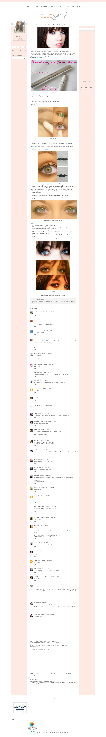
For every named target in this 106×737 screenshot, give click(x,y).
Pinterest (52, 645)
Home (53, 673)
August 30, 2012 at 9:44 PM (46, 560)
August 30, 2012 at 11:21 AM (43, 413)
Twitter (45, 642)
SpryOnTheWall (37, 560)
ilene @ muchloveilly (38, 311)
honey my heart (37, 330)
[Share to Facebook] (42, 299)
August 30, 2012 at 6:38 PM (44, 495)
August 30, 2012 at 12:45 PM (46, 459)
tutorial (34, 302)
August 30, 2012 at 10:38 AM (46, 380)
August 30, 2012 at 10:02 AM (45, 372)
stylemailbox (36, 475)
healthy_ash (36, 388)
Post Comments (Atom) (40, 675)
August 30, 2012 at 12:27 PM (42, 440)
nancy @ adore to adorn (39, 506)
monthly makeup (54, 301)
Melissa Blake (37, 459)
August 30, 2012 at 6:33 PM (49, 487)
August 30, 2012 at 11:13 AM (46, 405)
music (61, 301)
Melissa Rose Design (49, 732)
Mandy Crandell (37, 353)
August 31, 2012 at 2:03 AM (41, 602)
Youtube (61, 645)
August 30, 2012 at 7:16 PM (50, 517)
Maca (35, 440)
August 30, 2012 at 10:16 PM (43, 568)
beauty (38, 301)
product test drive (68, 301)
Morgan (35, 429)
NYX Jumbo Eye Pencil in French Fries (41, 95)
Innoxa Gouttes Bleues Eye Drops (56, 234)
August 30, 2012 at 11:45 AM (43, 429)
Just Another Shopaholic (39, 517)
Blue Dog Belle (37, 397)
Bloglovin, (45, 645)
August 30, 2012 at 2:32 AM (43, 339)
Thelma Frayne (37, 614)
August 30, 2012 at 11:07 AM (45, 388)
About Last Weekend (38, 487)
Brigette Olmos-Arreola (39, 421)
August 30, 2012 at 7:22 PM (42, 525)
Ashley (35, 413)
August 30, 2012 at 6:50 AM (47, 353)
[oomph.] (35, 347)
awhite (35, 585)
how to (42, 301)
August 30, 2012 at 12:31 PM (42, 449)
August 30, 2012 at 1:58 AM (47, 330)
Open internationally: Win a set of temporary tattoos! (44, 536)
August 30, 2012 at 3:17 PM (45, 475)
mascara (47, 301)
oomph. (35, 339)
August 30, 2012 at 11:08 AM (47, 397)
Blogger (66, 732)
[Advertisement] (53, 661)
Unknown (36, 495)
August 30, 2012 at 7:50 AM (48, 364)
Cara (35, 449)
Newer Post (35, 673)
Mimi (35, 525)
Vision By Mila (37, 405)
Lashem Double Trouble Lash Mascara (41, 96)
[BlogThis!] (39, 299)
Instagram (57, 645)
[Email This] (37, 299)
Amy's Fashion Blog (38, 364)
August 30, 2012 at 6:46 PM (50, 506)
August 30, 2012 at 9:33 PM (45, 551)
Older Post (71, 673)
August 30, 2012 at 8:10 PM (42, 542)
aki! (34, 602)
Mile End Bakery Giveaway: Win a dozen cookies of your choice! (47, 535)
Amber (35, 467)
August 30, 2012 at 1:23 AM (40, 320)
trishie (35, 568)
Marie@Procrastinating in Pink (40, 576)
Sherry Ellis (36, 551)
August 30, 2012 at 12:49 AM (49, 311)
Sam (35, 542)
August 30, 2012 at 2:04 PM (43, 467)
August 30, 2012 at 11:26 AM (50, 421)
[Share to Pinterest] (43, 299)
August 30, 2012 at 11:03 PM (53, 576)
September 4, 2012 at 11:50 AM (47, 614)
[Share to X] (40, 299)
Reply (35, 315)
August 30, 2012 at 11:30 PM (43, 585)
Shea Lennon (36, 380)
